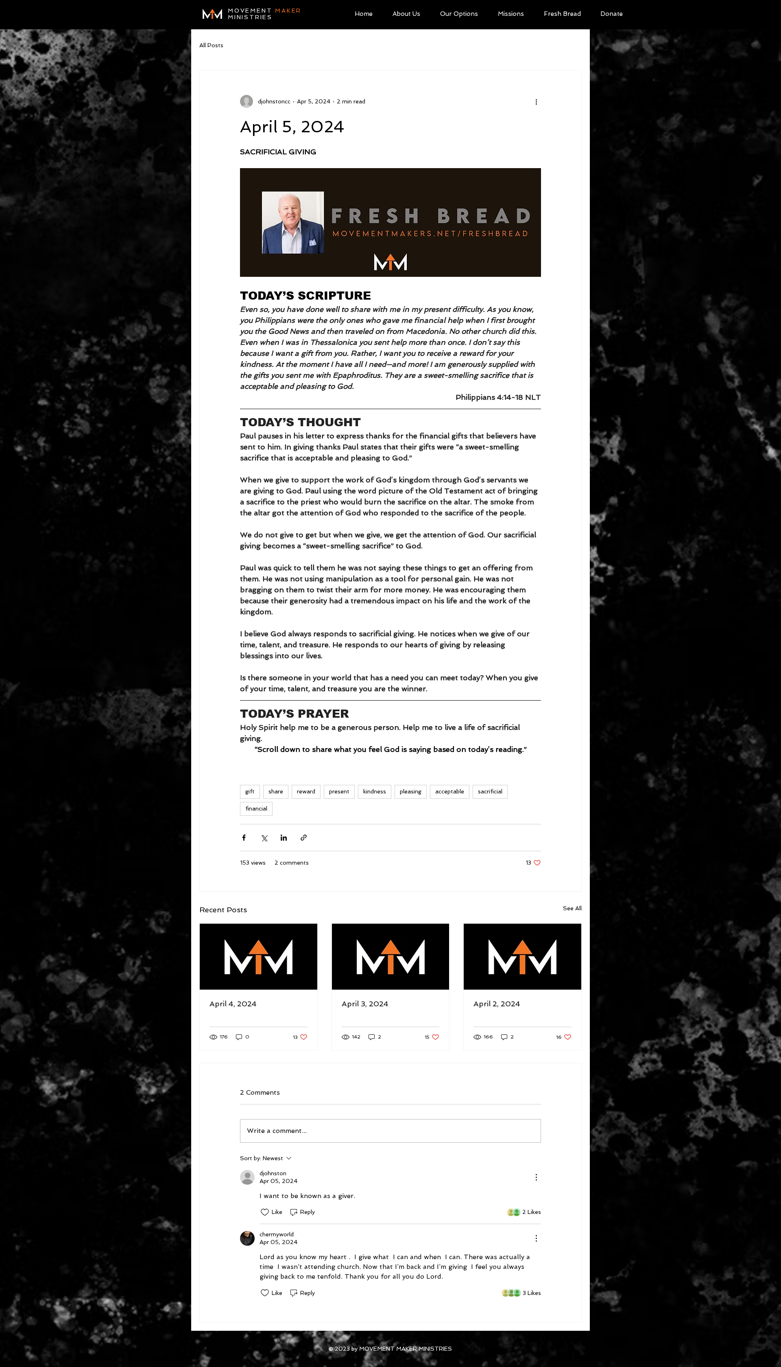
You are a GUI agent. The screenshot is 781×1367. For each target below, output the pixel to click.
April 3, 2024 (365, 1003)
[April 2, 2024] (522, 957)
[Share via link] (304, 837)
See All (572, 908)
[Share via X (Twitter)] (264, 837)
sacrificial (490, 791)
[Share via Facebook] (244, 837)
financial (256, 808)
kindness (374, 791)
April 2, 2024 (496, 1003)
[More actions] (536, 101)
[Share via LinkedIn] (284, 837)
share (275, 791)
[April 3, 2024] (390, 957)
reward (306, 791)
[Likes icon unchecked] (265, 1212)
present (339, 791)
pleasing (410, 791)
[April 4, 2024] (258, 957)
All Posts (211, 45)
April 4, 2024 (233, 1003)
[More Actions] (536, 1177)
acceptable (449, 791)
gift (250, 791)
